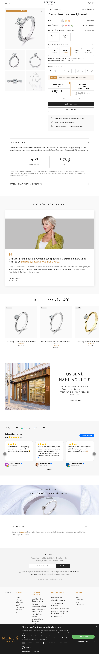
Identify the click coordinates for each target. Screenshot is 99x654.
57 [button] (92, 71)
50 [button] (59, 71)
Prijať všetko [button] (83, 636)
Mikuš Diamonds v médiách (20, 607)
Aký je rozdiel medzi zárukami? (71, 99)
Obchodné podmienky (58, 600)
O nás (18, 597)
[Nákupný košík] (93, 3)
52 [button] (69, 71)
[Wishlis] (89, 2)
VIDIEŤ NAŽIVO (71, 109)
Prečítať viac (43, 640)
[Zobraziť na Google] (7, 465)
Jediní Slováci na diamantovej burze (38, 600)
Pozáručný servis (56, 616)
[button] (4, 453)
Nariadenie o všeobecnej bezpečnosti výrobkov (59, 612)
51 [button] (64, 71)
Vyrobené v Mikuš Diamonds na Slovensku (69, 126)
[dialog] (49, 639)
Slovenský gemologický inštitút (39, 605)
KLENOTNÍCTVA (75, 401)
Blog (17, 612)
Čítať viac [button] (41, 458)
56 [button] (87, 71)
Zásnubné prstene (87, 9)
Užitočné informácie (19, 601)
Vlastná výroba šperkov (37, 615)
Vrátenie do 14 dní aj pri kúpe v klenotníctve (69, 118)
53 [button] (73, 71)
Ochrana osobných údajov (60, 608)
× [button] (97, 626)
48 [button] (50, 71)
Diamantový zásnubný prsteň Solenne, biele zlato (55, 342)
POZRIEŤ (49, 497)
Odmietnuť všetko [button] (83, 641)
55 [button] (82, 71)
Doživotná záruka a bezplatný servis (38, 610)
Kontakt (79, 593)
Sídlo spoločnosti (80, 603)
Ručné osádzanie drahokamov (37, 620)
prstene (23, 532)
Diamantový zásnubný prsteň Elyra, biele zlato (21, 341)
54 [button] (78, 71)
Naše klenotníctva (80, 598)
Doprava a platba (56, 597)
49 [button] (55, 71)
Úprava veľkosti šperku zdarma (65, 122)
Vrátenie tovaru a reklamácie (57, 604)
